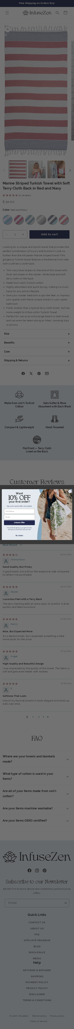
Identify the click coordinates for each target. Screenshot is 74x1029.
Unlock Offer (19, 523)
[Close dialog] (69, 491)
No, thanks (19, 535)
